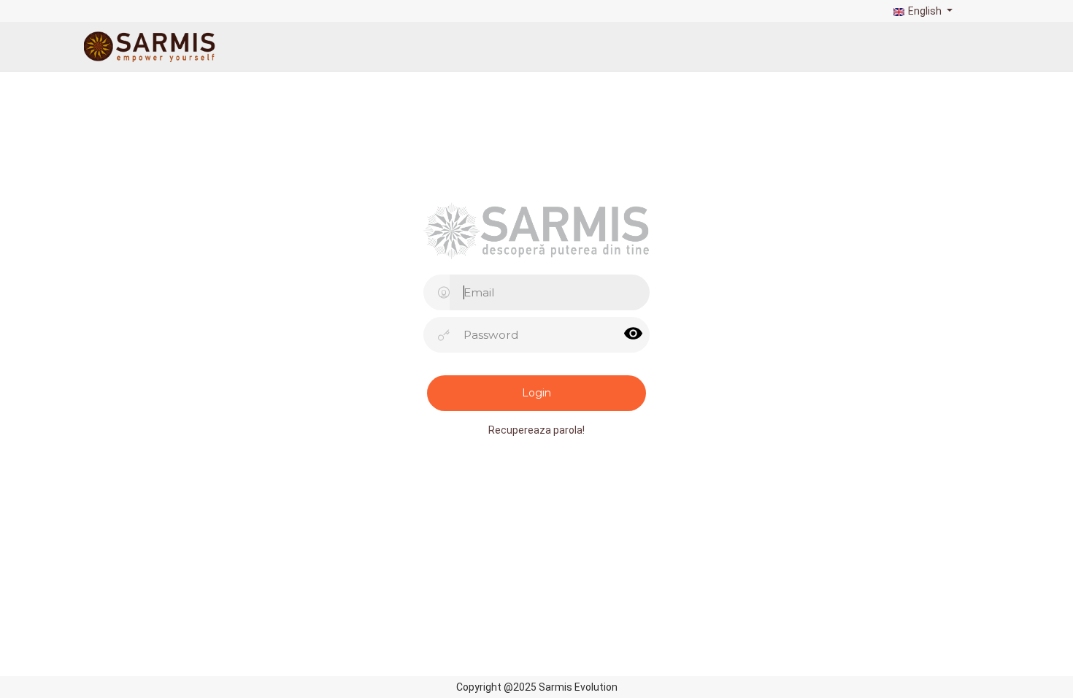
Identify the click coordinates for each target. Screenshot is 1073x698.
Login (536, 392)
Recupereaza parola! (536, 430)
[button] (921, 11)
